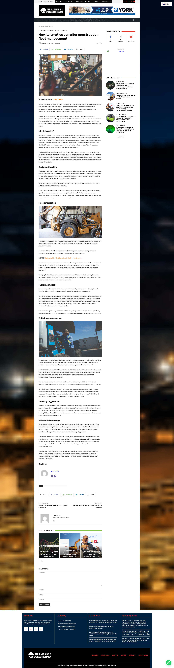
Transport (54, 486)
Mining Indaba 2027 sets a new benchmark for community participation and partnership (49, 553)
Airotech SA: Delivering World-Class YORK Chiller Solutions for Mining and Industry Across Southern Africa (136, 640)
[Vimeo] (131, 1)
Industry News (49, 548)
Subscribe (131, 35)
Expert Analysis (61, 30)
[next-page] (43, 561)
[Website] (55, 476)
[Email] (52, 476)
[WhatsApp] (36, 629)
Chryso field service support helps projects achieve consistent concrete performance (125, 119)
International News (69, 550)
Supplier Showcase (121, 114)
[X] (129, 1)
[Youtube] (134, 1)
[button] (133, 20)
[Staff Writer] (40, 43)
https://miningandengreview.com (61, 517)
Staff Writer (46, 43)
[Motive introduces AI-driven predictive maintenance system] (70, 545)
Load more (120, 137)
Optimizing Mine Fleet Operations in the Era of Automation (63, 258)
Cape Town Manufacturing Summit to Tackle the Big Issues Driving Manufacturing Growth (91, 553)
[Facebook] (124, 1)
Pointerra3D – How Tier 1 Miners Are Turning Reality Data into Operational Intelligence (125, 130)
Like (110, 35)
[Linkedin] (54, 520)
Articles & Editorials (48, 26)
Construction (47, 486)
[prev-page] (40, 561)
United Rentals (58, 99)
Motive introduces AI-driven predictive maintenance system (70, 554)
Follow (121, 35)
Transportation (63, 486)
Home (40, 26)
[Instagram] (126, 1)
